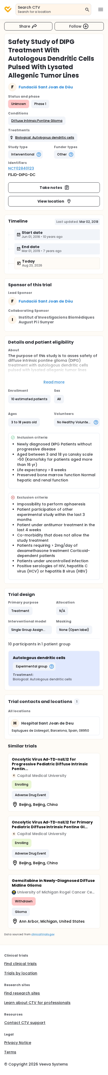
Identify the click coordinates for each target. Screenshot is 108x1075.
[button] (37, 121)
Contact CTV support (24, 1022)
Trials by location (20, 973)
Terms (10, 1052)
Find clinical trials (20, 963)
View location (50, 201)
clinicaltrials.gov (42, 934)
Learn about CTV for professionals (37, 1002)
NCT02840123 (21, 168)
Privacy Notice (17, 1042)
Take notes (51, 187)
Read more (54, 382)
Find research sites (22, 993)
